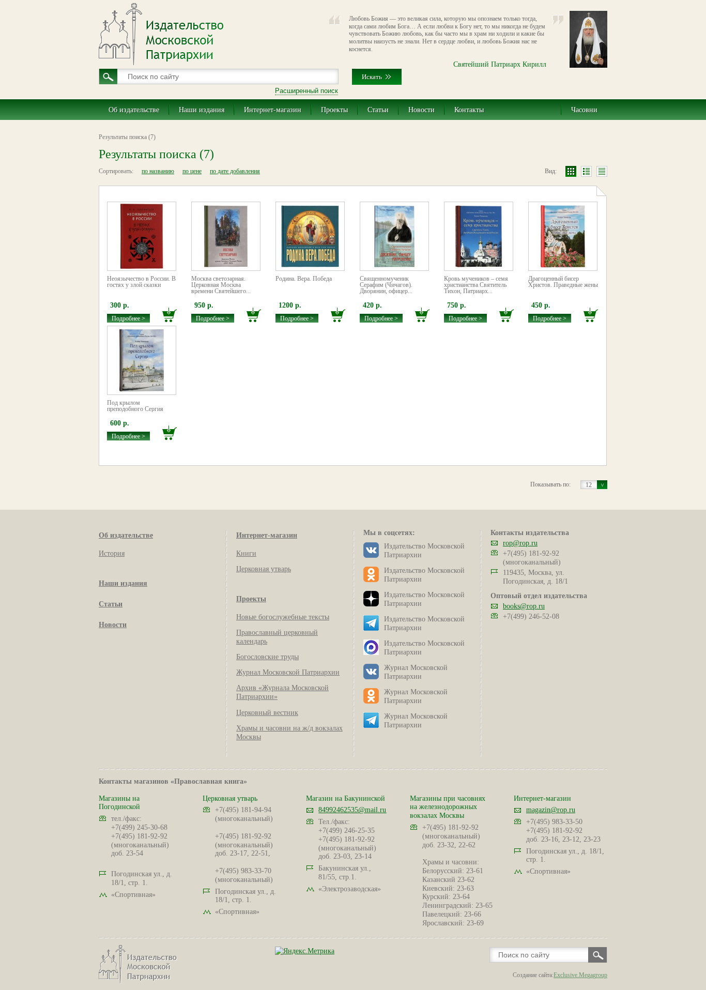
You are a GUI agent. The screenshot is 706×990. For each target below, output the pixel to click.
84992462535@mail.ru (352, 810)
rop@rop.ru (520, 543)
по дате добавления (235, 171)
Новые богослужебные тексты (282, 617)
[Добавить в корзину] (169, 315)
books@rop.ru (524, 606)
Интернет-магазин (272, 110)
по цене (192, 171)
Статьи (378, 110)
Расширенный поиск (306, 91)
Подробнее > (128, 318)
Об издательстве (134, 110)
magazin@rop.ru (550, 810)
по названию (158, 171)
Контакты (469, 110)
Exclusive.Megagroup (580, 975)
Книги (246, 553)
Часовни (584, 110)
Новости (421, 110)
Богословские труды (267, 657)
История (112, 553)
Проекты (334, 110)
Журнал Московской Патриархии (288, 672)
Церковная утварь (263, 569)
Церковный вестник (267, 713)
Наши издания (201, 110)
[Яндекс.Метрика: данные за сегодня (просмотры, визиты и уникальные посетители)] (304, 951)
